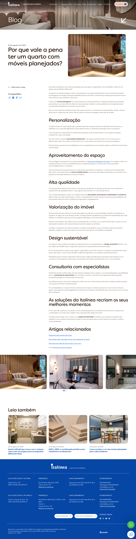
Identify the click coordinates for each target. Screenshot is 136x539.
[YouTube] (106, 518)
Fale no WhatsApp (62, 516)
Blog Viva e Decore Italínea (62, 347)
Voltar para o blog (18, 87)
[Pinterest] (109, 518)
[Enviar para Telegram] (13, 97)
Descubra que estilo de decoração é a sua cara (65, 343)
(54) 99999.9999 (105, 499)
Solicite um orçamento (84, 516)
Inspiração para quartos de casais (60, 335)
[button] (64, 390)
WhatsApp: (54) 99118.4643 (109, 485)
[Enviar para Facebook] (16, 97)
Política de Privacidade (107, 489)
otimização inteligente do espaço (99, 161)
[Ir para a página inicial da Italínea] (14, 4)
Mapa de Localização (46, 487)
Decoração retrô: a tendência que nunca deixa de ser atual (69, 339)
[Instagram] (103, 518)
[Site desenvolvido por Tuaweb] (104, 532)
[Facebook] (100, 518)
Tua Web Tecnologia (34, 529)
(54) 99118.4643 (105, 482)
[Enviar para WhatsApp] (9, 97)
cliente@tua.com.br (106, 487)
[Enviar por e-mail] (20, 97)
